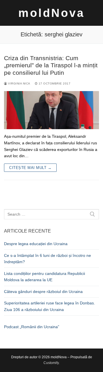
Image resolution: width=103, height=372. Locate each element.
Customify (51, 363)
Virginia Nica (18, 83)
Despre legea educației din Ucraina (36, 243)
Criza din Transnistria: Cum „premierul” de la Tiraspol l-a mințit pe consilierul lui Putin (51, 65)
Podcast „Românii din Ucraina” (31, 326)
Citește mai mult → (30, 168)
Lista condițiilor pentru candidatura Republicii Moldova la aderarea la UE (44, 276)
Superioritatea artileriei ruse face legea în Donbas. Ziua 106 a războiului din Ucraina (49, 306)
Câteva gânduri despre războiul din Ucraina (43, 291)
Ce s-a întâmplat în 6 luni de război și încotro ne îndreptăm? (47, 258)
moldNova (51, 13)
